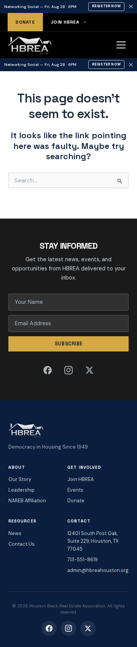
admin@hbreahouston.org (98, 570)
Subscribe (69, 343)
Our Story (19, 479)
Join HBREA (65, 22)
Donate (25, 22)
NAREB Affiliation (27, 500)
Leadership (21, 490)
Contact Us (21, 544)
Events (75, 490)
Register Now (106, 6)
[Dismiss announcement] (131, 6)
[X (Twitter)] (89, 370)
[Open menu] (121, 45)
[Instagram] (68, 370)
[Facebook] (47, 370)
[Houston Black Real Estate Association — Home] (30, 44)
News (14, 533)
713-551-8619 (82, 559)
